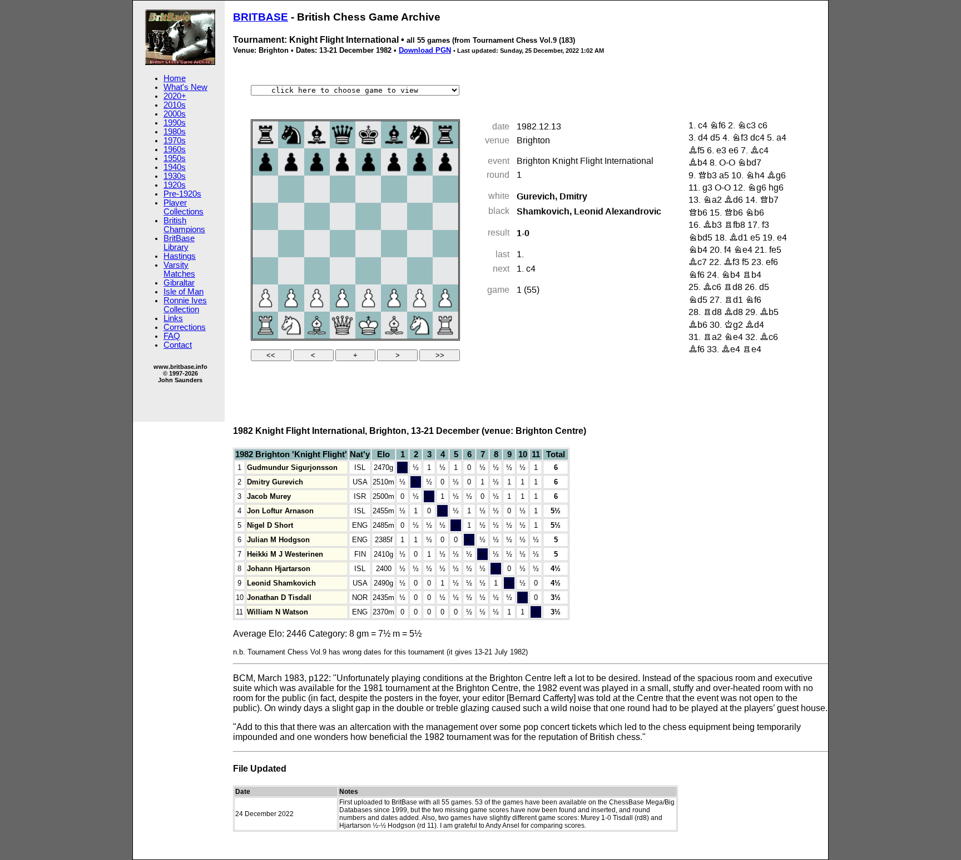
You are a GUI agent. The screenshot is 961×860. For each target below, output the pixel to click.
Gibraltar (179, 282)
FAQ (172, 336)
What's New (185, 87)
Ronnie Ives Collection (185, 305)
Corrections (185, 327)
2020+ (175, 96)
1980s (175, 131)
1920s (175, 185)
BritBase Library (179, 243)
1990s (175, 122)
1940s (175, 167)
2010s (175, 105)
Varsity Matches (179, 269)
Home (175, 78)
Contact (178, 345)
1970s (175, 140)
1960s (175, 149)
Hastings (180, 256)
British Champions (184, 225)
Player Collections (184, 207)
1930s (175, 176)
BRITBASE (260, 17)
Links (173, 318)
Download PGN (425, 50)
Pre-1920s (182, 193)
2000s (175, 113)
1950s (175, 158)
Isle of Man (184, 291)
